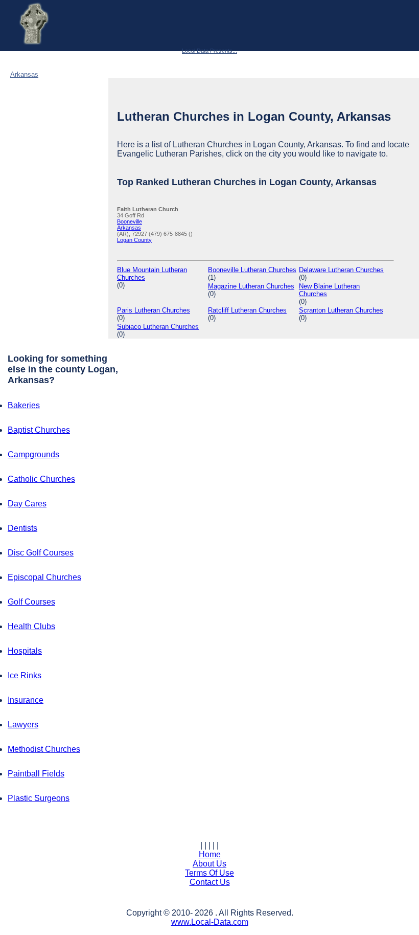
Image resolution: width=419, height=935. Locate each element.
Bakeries (24, 405)
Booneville (129, 221)
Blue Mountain (152, 273)
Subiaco (158, 326)
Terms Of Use (209, 873)
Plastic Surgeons (38, 798)
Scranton (341, 310)
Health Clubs (31, 626)
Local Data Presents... (209, 51)
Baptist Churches (39, 430)
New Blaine (329, 290)
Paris (153, 310)
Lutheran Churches (77, 62)
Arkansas (24, 74)
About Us (209, 863)
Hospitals (25, 651)
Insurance (25, 700)
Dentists (22, 528)
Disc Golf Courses (41, 552)
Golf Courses (31, 601)
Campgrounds (33, 454)
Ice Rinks (24, 675)
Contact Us (210, 882)
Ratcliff (247, 310)
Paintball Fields (36, 773)
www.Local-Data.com (209, 922)
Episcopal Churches (44, 577)
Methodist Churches (44, 749)
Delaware (341, 270)
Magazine (251, 286)
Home (210, 854)
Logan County (68, 74)
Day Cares (27, 503)
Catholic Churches (41, 479)
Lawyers (23, 724)
